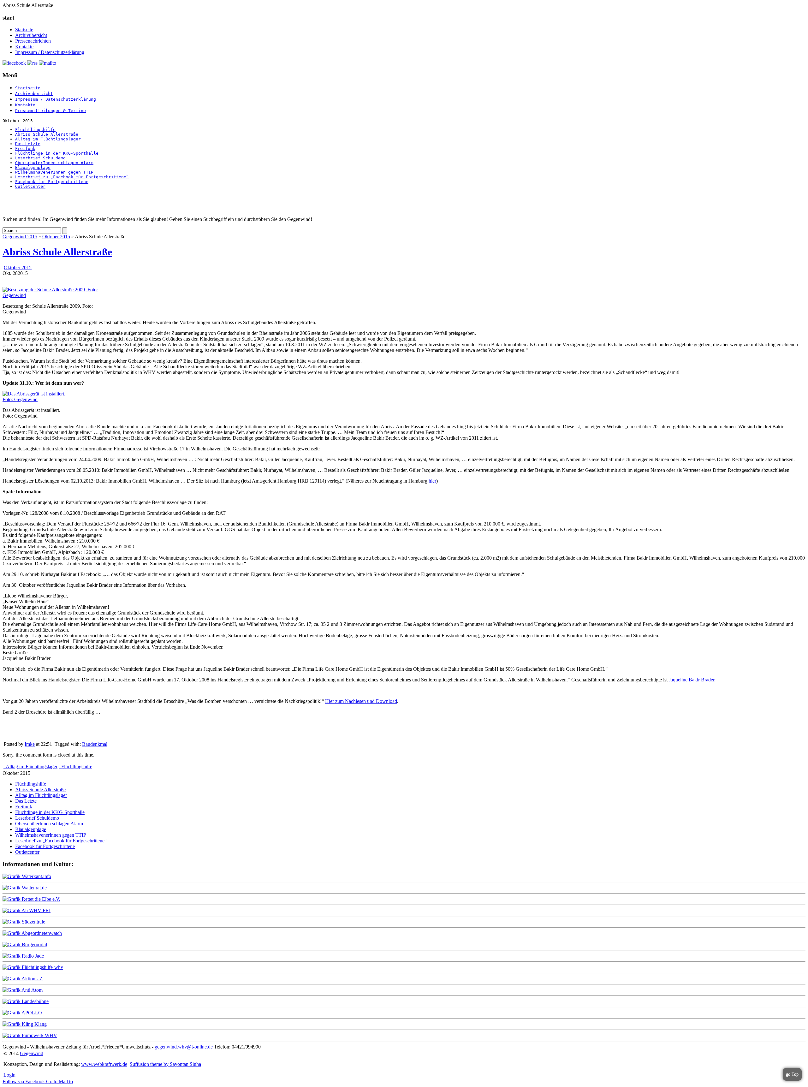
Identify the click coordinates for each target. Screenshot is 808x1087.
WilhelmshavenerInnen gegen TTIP (54, 172)
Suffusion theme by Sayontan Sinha (165, 1064)
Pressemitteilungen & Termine (50, 110)
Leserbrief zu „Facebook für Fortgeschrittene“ (72, 177)
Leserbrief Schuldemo (40, 158)
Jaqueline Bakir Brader (691, 679)
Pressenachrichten (33, 41)
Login (9, 1075)
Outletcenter (30, 186)
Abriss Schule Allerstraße (46, 134)
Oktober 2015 (56, 236)
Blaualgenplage (32, 167)
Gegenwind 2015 (20, 236)
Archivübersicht (31, 35)
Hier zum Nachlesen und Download (361, 701)
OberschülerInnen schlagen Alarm (54, 162)
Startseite (24, 29)
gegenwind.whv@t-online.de (184, 1046)
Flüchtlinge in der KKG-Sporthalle (56, 153)
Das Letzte (27, 143)
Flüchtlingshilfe (35, 129)
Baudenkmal (94, 744)
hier (432, 481)
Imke (30, 744)
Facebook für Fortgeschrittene (51, 181)
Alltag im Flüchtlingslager (48, 139)
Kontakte (24, 46)
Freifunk (25, 148)
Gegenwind (31, 1053)
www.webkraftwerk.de (104, 1064)
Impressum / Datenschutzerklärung (49, 52)
